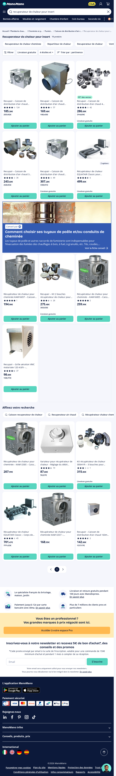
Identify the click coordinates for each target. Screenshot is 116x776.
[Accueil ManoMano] (44, 4)
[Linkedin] (4, 717)
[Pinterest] (19, 717)
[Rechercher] (10, 12)
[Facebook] (12, 717)
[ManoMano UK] (12, 752)
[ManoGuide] (106, 768)
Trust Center (101, 767)
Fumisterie (49, 31)
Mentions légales (56, 767)
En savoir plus (86, 671)
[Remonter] (104, 752)
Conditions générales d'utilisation (30, 772)
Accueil (5, 31)
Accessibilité (94, 772)
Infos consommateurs (62, 772)
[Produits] (4, 11)
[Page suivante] (63, 569)
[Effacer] (108, 12)
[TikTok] (33, 717)
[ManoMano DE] (19, 752)
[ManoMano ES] (26, 752)
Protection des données (80, 767)
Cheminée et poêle (36, 31)
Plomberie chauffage (19, 31)
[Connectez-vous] (100, 4)
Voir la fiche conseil (95, 248)
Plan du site (39, 767)
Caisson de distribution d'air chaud (70, 31)
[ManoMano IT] (4, 752)
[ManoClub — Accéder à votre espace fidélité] (92, 4)
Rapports (80, 772)
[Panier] (108, 4)
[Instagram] (26, 717)
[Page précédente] (50, 569)
